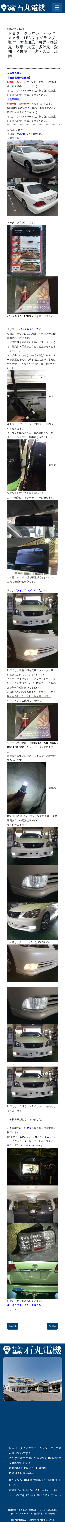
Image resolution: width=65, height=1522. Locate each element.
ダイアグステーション (21, 1513)
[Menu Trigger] (57, 7)
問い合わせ (50, 1513)
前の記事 (12, 1326)
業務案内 (33, 1510)
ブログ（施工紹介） (49, 1510)
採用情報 (38, 1513)
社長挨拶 (22, 1510)
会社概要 (12, 1510)
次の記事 (52, 1326)
